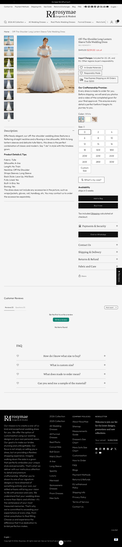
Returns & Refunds (81, 479)
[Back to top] (61, 542)
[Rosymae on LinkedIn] (92, 7)
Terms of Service (80, 501)
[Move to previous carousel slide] (110, 402)
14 (98, 143)
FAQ (74, 465)
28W (98, 161)
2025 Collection (57, 421)
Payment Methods (81, 474)
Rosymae (22, 541)
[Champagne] (94, 119)
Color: (84, 113)
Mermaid (54, 480)
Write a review (61, 319)
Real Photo (55, 442)
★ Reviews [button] (119, 276)
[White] (81, 119)
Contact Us (78, 506)
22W (98, 155)
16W (98, 149)
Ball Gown (55, 451)
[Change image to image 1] (9, 40)
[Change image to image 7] (9, 106)
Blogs (75, 469)
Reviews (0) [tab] (9, 307)
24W (111, 155)
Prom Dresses (56, 493)
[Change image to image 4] (9, 73)
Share (83, 276)
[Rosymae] (61, 13)
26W (84, 161)
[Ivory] (88, 119)
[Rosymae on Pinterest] (95, 7)
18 (85, 149)
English (113, 7)
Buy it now (98, 206)
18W (112, 149)
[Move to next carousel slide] (116, 402)
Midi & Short (55, 456)
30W (111, 161)
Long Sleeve (55, 466)
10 (112, 138)
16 (112, 143)
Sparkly (53, 470)
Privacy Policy (79, 497)
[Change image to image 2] (9, 51)
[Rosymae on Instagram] (89, 7)
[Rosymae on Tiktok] (98, 7)
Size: (81, 126)
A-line (52, 461)
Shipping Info (78, 492)
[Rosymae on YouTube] (107, 7)
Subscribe (113, 440)
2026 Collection (57, 416)
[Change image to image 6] (9, 95)
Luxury (53, 475)
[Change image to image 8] (9, 117)
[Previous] (14, 2)
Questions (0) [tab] (20, 307)
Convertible (55, 446)
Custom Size (85, 169)
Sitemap (76, 426)
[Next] (107, 2)
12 (85, 143)
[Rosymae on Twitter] (101, 7)
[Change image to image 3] (9, 62)
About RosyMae (80, 421)
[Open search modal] (5, 22)
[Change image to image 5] (9, 84)
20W (84, 155)
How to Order (79, 460)
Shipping (95, 213)
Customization (79, 455)
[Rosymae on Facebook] (86, 7)
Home (6, 31)
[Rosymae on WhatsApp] (104, 7)
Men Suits (54, 498)
